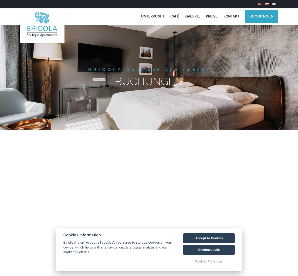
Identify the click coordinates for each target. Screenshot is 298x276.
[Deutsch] (260, 4)
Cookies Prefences (209, 261)
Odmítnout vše (209, 250)
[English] (274, 4)
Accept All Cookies (209, 238)
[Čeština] (267, 4)
